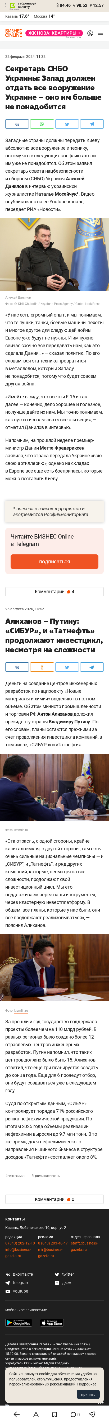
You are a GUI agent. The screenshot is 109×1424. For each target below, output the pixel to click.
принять (88, 1394)
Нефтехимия (15, 1176)
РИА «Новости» (43, 209)
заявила (14, 455)
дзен (66, 1282)
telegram (20, 1282)
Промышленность (45, 1176)
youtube (20, 1291)
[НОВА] (52, 33)
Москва (40, 16)
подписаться (54, 561)
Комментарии (54, 591)
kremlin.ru (21, 830)
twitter (67, 1274)
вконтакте (22, 1274)
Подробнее (86, 1384)
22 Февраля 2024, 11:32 (25, 56)
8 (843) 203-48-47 (53, 1243)
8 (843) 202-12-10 (20, 1243)
